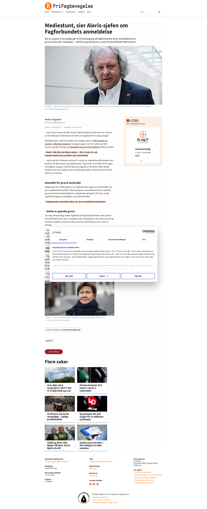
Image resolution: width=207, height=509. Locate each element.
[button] (156, 145)
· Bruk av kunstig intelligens (145, 477)
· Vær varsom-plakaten (101, 500)
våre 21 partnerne (65, 251)
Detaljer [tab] (90, 240)
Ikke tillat (69, 276)
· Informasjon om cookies (144, 480)
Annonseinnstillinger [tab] (117, 240)
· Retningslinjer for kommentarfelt (148, 475)
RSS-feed (93, 468)
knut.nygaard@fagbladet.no (55, 122)
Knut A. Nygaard (53, 119)
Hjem (47, 12)
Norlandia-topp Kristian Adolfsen (84, 147)
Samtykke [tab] (63, 240)
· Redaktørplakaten (100, 497)
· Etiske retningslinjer (142, 472)
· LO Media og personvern (144, 483)
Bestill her (93, 475)
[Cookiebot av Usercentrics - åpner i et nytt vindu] (144, 231)
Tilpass (102, 276)
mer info (61, 266)
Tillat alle (138, 276)
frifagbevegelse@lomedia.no (56, 461)
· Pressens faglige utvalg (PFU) (104, 502)
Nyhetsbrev (71, 12)
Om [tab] (143, 240)
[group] (143, 145)
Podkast (81, 12)
